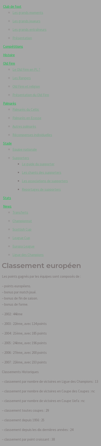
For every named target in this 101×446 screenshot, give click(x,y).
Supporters (20, 158)
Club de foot (12, 6)
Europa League (23, 246)
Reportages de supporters (41, 189)
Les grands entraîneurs (29, 29)
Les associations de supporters (45, 181)
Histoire (9, 55)
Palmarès (9, 103)
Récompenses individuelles (32, 135)
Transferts (20, 212)
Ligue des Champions (28, 255)
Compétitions (13, 46)
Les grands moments (27, 12)
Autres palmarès (24, 126)
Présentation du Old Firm (30, 95)
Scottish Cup (21, 229)
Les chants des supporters (41, 172)
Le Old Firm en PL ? (26, 69)
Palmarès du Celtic (25, 109)
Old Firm (9, 63)
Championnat (22, 221)
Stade (7, 143)
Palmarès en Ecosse (26, 118)
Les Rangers (21, 78)
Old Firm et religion (26, 86)
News (7, 206)
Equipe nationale (24, 149)
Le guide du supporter (38, 164)
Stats (7, 198)
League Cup (21, 238)
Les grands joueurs (26, 21)
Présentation (22, 38)
